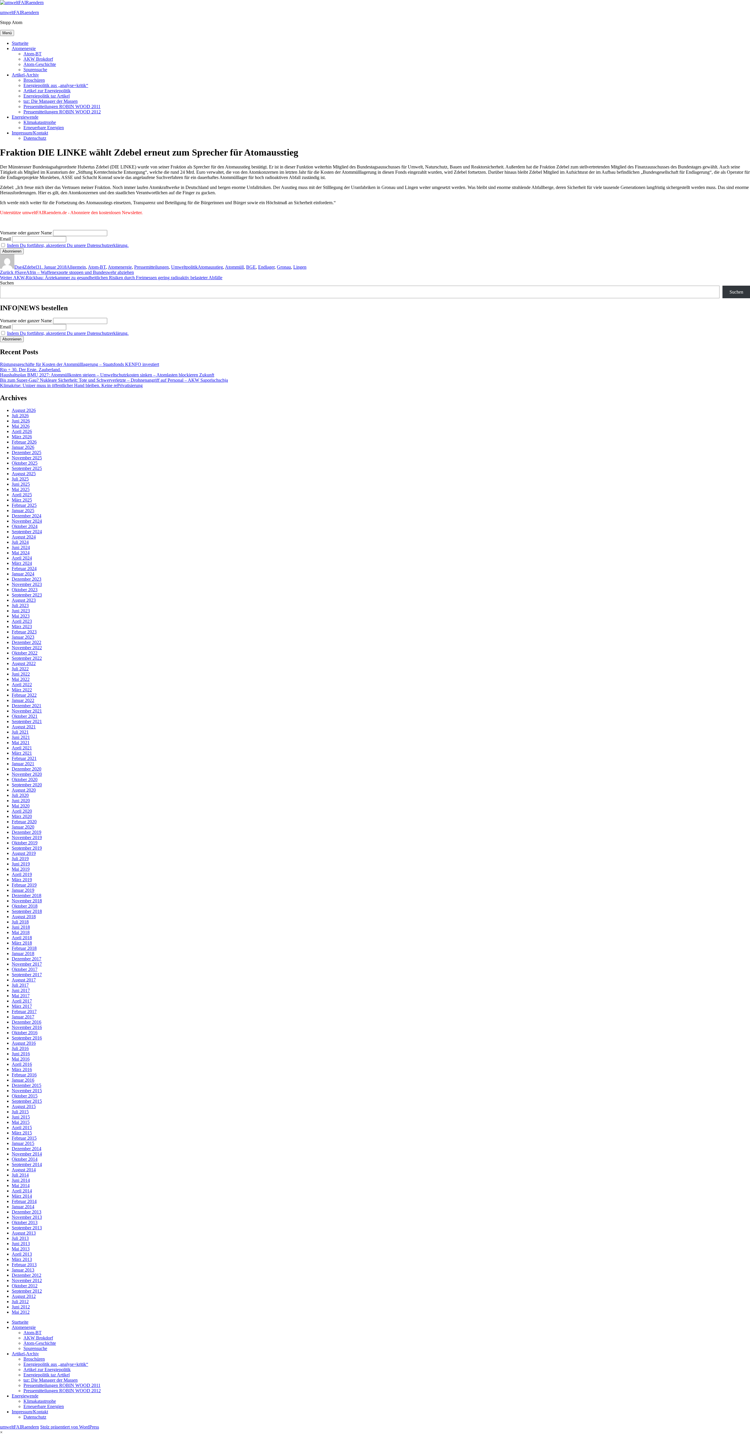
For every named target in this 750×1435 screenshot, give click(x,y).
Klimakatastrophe (39, 122)
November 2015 (27, 1090)
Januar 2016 (23, 1080)
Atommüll (234, 267)
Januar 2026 (23, 447)
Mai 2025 (21, 489)
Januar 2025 (23, 510)
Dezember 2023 (26, 579)
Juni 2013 (21, 1243)
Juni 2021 (21, 737)
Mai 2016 (21, 1058)
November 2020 (27, 774)
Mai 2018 (21, 932)
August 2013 (24, 1233)
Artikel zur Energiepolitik (47, 90)
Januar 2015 (23, 1143)
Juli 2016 (20, 1048)
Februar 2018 (24, 948)
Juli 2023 (20, 605)
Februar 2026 (24, 441)
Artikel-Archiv (25, 74)
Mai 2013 (21, 1248)
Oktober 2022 (25, 652)
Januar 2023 (23, 637)
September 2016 (27, 1037)
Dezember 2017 (26, 958)
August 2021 (24, 726)
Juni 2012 (21, 1306)
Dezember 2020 (26, 768)
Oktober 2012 (25, 1285)
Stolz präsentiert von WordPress (69, 1426)
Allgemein (76, 267)
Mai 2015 (21, 1122)
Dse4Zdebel (25, 267)
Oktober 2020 (25, 779)
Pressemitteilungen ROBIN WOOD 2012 (62, 111)
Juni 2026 (21, 420)
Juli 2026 (20, 415)
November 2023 (27, 584)
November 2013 (27, 1217)
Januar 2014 (23, 1206)
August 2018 (24, 916)
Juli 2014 (20, 1174)
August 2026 (24, 410)
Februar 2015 (24, 1138)
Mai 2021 (21, 742)
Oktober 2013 (25, 1222)
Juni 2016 (21, 1053)
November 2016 (27, 1027)
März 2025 (22, 499)
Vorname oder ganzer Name (26, 232)
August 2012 (24, 1296)
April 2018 (22, 937)
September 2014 (27, 1164)
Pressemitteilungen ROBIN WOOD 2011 (61, 106)
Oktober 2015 (25, 1095)
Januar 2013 (23, 1269)
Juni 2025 (21, 484)
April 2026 (22, 431)
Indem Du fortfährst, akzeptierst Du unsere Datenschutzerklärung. (68, 245)
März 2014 (22, 1196)
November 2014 (27, 1153)
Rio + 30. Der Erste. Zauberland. (30, 369)
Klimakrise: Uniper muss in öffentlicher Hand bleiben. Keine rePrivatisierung (71, 385)
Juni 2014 (21, 1180)
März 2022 (22, 689)
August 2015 (24, 1106)
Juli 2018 (20, 921)
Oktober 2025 (25, 463)
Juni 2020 (21, 800)
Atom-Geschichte (39, 64)
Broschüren (34, 80)
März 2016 (22, 1069)
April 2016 (22, 1064)
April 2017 (22, 1000)
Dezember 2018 (26, 895)
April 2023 (22, 621)
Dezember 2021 (26, 705)
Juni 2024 (21, 547)
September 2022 (27, 658)
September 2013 (27, 1227)
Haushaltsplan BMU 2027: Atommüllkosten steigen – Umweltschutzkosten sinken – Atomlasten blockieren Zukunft (107, 374)
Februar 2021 (24, 758)
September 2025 (27, 468)
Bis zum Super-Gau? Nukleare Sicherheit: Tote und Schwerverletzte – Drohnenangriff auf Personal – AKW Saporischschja (114, 380)
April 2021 (22, 747)
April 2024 (22, 557)
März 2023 (22, 626)
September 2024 (27, 531)
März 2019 (22, 879)
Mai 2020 (21, 805)
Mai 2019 (21, 869)
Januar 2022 (23, 700)
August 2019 (24, 853)
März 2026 (22, 436)
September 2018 (27, 911)
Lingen (299, 267)
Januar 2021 (23, 763)
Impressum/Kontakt (30, 132)
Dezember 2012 (26, 1275)
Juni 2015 (21, 1116)
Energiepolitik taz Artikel (46, 95)
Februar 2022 (24, 695)
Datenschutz (34, 138)
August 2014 (24, 1169)
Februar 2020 (24, 821)
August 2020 (24, 790)
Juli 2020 (20, 795)
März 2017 (22, 1006)
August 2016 (24, 1043)
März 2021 (22, 753)
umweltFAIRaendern (19, 12)
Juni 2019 (21, 863)
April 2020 (22, 811)
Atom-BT (32, 53)
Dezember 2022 (26, 642)
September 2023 (27, 594)
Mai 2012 (21, 1312)
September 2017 (27, 974)
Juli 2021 (20, 732)
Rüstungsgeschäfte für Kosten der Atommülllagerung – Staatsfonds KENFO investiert (79, 364)
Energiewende (25, 117)
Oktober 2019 (25, 842)
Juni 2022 (21, 674)
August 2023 (24, 600)
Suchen (7, 282)
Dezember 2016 (26, 1022)
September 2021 (27, 721)
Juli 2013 (20, 1238)
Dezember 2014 (26, 1148)
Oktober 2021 (25, 716)
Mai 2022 (21, 679)
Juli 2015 (20, 1111)
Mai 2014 (21, 1185)
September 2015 (27, 1101)
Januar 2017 (23, 1016)
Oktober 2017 (25, 969)
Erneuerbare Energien (43, 127)
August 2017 (24, 979)
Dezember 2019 (26, 832)
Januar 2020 (23, 826)
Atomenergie (24, 48)
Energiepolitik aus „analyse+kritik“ (55, 85)
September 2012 (27, 1291)
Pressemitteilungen (151, 267)
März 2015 (22, 1132)
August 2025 (24, 473)
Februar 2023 (24, 631)
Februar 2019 (24, 884)
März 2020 (22, 816)
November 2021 (27, 710)
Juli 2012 (20, 1301)
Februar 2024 (24, 568)
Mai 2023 (21, 615)
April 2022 (22, 684)
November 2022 (27, 647)
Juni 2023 (21, 610)
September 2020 (27, 784)
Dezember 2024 (26, 515)
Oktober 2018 (25, 906)
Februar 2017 (24, 1011)
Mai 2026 (21, 426)
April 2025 (22, 494)
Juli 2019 (20, 858)
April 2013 (22, 1254)
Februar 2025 (24, 505)
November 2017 (27, 964)
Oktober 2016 (25, 1032)
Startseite (20, 43)
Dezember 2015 (26, 1085)
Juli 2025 (20, 478)
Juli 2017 (20, 985)
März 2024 (22, 563)
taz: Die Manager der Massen (50, 101)
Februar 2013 (24, 1264)
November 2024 (27, 521)
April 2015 (22, 1127)
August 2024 (24, 536)
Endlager (266, 267)
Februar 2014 (24, 1201)
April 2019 (22, 874)
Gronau (284, 267)
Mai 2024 (21, 552)
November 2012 (27, 1280)
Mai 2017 (21, 995)
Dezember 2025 (26, 452)
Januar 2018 (23, 953)
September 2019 (27, 848)
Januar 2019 (23, 890)
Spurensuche (35, 69)
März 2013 (22, 1259)
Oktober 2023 (25, 589)
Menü (7, 33)
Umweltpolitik (184, 267)
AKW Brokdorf (38, 59)
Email (5, 238)
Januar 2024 (23, 573)
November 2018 (27, 900)
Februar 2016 (24, 1074)
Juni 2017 (21, 990)
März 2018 (22, 942)
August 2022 (24, 663)
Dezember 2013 (26, 1211)
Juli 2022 (20, 668)
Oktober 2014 (25, 1159)
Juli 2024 (20, 542)
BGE (251, 267)
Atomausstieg (210, 267)
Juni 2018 (21, 927)
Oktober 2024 (25, 526)
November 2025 (27, 457)
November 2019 (27, 837)
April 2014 (22, 1190)
